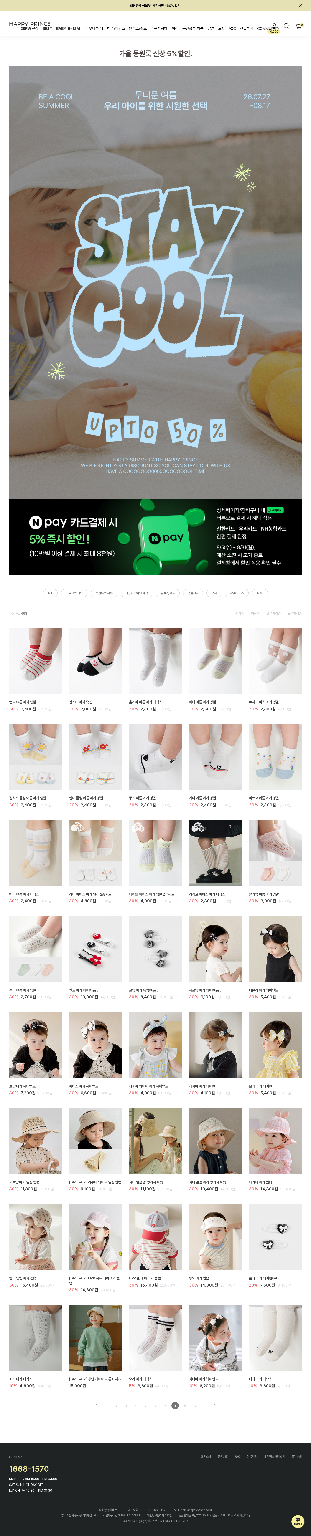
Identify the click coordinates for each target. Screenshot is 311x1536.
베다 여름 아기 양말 (202, 702)
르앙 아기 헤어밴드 (22, 1086)
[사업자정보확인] (240, 1515)
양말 (211, 28)
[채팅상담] (298, 1522)
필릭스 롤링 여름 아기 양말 (27, 798)
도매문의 (296, 1456)
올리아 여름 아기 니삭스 (145, 702)
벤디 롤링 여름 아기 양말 (86, 798)
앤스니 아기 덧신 (80, 702)
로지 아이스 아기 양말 (264, 702)
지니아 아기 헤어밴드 (203, 1379)
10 (194, 1405)
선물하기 (246, 28)
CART (301, 25)
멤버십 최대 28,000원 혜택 (155, 6)
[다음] (204, 1405)
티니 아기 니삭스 (260, 1379)
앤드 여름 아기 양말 (22, 702)
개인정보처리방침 (274, 1456)
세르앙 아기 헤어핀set (205, 990)
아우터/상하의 (74, 593)
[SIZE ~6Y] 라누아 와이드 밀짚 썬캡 (95, 1182)
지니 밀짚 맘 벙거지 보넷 (146, 1182)
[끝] (214, 1405)
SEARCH (286, 26)
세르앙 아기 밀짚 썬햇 (24, 1182)
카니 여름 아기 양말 (202, 798)
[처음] (97, 1405)
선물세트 (193, 593)
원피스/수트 (138, 28)
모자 (221, 28)
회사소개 (206, 1456)
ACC (232, 28)
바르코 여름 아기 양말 (264, 798)
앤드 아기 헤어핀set (83, 990)
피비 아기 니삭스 (20, 1379)
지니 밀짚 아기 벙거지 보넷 (207, 1182)
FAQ (237, 1456)
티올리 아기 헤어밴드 (263, 990)
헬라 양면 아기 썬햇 (22, 1278)
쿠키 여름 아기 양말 (142, 798)
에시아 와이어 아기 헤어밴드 (148, 1086)
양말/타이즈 (236, 593)
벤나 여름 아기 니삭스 (24, 894)
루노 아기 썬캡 (199, 1278)
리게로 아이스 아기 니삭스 (207, 894)
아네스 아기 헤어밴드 (83, 1086)
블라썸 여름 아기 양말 (264, 894)
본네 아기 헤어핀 (260, 1086)
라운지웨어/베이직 (164, 28)
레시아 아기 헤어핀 (202, 1086)
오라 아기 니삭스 (140, 1379)
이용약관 (252, 1456)
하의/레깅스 (116, 28)
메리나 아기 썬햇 (260, 1182)
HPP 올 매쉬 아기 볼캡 (145, 1278)
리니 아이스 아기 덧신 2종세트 (90, 894)
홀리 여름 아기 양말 (22, 990)
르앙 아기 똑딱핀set (143, 990)
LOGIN (274, 26)
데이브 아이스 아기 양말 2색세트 (151, 894)
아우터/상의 (94, 28)
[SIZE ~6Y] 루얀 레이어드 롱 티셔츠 (95, 1379)
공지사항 (223, 1456)
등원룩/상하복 (192, 28)
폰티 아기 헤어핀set (263, 1278)
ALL (50, 593)
